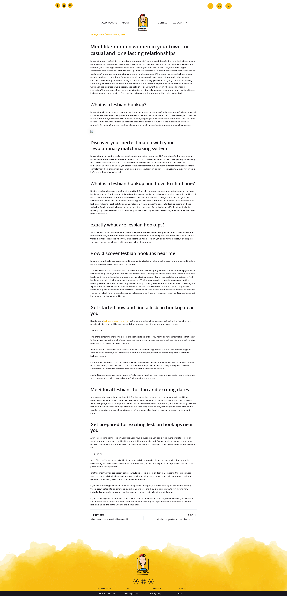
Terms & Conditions (106, 593)
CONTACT (156, 588)
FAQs (180, 593)
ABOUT (130, 588)
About (125, 22)
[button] (210, 6)
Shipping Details (131, 593)
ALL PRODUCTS (104, 588)
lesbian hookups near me (115, 321)
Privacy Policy (155, 593)
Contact (163, 22)
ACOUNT (183, 588)
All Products (109, 22)
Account (178, 22)
